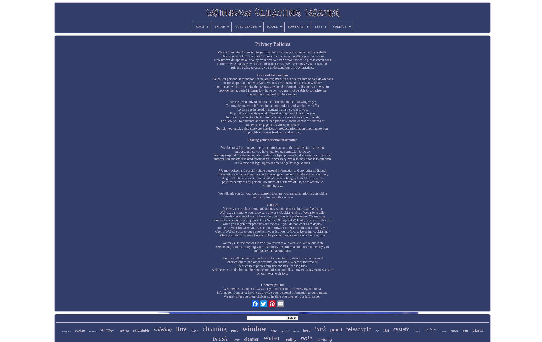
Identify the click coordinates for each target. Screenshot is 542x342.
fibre (274, 330)
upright (285, 330)
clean (236, 340)
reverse (92, 331)
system (401, 329)
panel (336, 329)
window (254, 328)
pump (194, 330)
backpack (66, 331)
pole (306, 338)
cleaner (251, 339)
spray (454, 330)
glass (296, 330)
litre (181, 329)
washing (124, 330)
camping (324, 339)
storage (107, 329)
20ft (377, 330)
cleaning (215, 328)
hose (306, 330)
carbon (80, 330)
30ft (465, 330)
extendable (141, 330)
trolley (290, 339)
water (271, 338)
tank (320, 328)
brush (220, 338)
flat (386, 330)
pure (234, 330)
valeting (163, 329)
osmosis (443, 331)
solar (430, 329)
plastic (477, 330)
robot (417, 330)
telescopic (358, 329)
